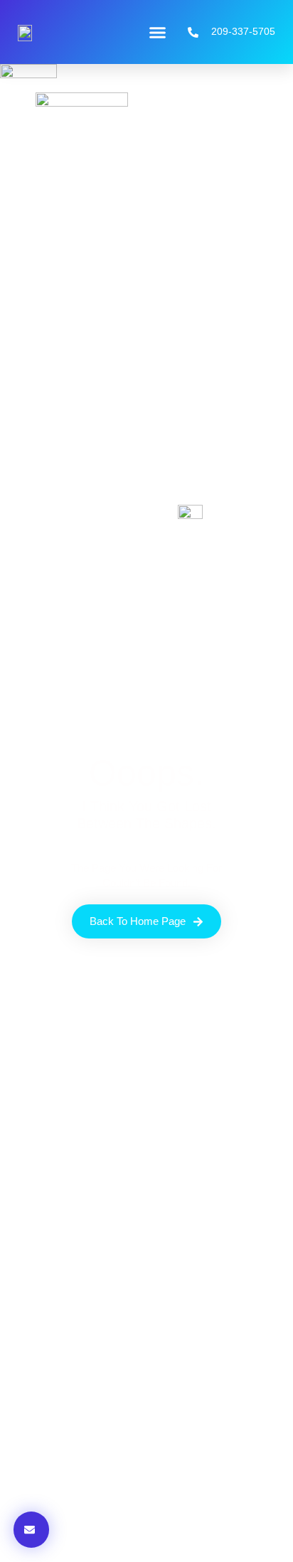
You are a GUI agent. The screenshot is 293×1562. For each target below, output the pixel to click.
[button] (157, 32)
